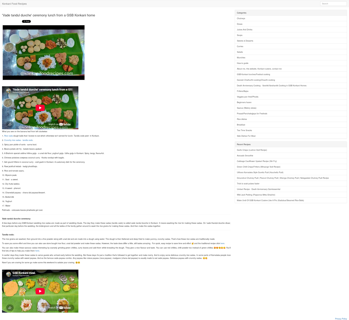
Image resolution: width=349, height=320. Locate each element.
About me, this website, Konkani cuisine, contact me (259, 68)
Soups (239, 35)
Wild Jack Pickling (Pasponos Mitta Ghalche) (256, 194)
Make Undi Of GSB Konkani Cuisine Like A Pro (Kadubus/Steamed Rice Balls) (270, 200)
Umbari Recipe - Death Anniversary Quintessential (258, 189)
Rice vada (8, 135)
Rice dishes (242, 119)
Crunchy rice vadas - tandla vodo (18, 140)
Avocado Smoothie (245, 155)
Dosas (239, 24)
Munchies (241, 57)
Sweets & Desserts (245, 40)
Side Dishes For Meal (246, 135)
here (222, 243)
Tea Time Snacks (244, 130)
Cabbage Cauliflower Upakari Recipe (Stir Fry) (257, 161)
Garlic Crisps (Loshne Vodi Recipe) (252, 150)
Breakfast (241, 124)
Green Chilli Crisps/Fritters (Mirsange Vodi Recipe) (258, 166)
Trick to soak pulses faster (248, 183)
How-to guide (242, 63)
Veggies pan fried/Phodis (247, 96)
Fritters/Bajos (242, 91)
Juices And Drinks (244, 29)
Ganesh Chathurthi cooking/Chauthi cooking (256, 79)
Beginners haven (244, 102)
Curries (240, 46)
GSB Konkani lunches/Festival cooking (253, 74)
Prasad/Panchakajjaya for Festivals (252, 113)
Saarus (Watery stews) (246, 107)
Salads (240, 52)
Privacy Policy (341, 318)
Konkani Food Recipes (14, 3)
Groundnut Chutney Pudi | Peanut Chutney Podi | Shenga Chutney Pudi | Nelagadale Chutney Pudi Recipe (283, 178)
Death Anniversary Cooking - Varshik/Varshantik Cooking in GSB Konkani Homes (271, 85)
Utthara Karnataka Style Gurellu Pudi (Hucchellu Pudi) (260, 172)
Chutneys (241, 18)
